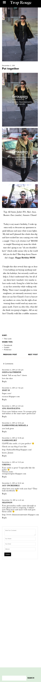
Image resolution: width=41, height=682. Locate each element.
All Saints (12, 212)
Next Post (33, 355)
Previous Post (10, 355)
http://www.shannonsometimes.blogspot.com (20, 515)
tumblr (7, 348)
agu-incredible (11, 486)
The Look (7, 339)
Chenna (6, 465)
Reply (4, 382)
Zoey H (6, 390)
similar (18, 215)
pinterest (7, 350)
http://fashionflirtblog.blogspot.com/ (17, 450)
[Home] (20, 3)
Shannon (7, 503)
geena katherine (11, 372)
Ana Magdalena (11, 409)
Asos (33, 212)
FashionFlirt (9, 441)
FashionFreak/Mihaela (15, 426)
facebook (8, 345)
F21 (24, 212)
